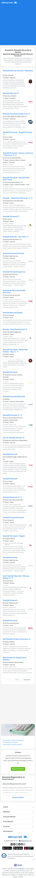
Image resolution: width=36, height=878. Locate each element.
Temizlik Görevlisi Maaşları (10, 742)
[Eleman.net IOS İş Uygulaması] (18, 848)
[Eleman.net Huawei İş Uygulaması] (29, 848)
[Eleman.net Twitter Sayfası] (14, 844)
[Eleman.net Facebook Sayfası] (12, 844)
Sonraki (26, 680)
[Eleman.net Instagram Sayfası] (17, 844)
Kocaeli (7, 62)
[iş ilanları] (10, 2)
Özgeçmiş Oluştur (18, 769)
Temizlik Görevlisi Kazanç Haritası (12, 744)
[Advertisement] (18, 26)
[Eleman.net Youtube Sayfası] (22, 844)
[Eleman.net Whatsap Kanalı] (24, 844)
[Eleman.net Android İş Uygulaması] (7, 848)
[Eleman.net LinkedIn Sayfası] (19, 844)
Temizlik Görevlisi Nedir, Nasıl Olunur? (13, 740)
